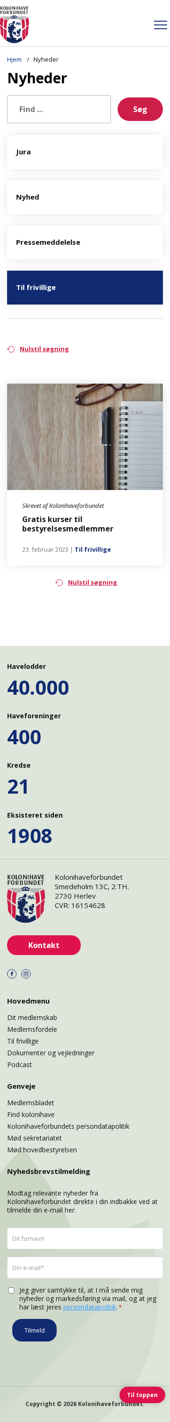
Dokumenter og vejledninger (50, 1052)
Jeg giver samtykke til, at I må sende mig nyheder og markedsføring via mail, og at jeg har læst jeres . (87, 1298)
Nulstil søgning (44, 349)
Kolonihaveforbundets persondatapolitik (68, 1126)
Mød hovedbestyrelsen (42, 1149)
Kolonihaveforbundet (110, 1404)
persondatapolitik (89, 1306)
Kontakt (44, 945)
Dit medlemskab (32, 1017)
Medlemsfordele (32, 1029)
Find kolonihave (31, 1114)
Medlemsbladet (30, 1102)
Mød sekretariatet (34, 1137)
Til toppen (142, 1395)
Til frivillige (93, 549)
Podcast (19, 1064)
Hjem (15, 59)
